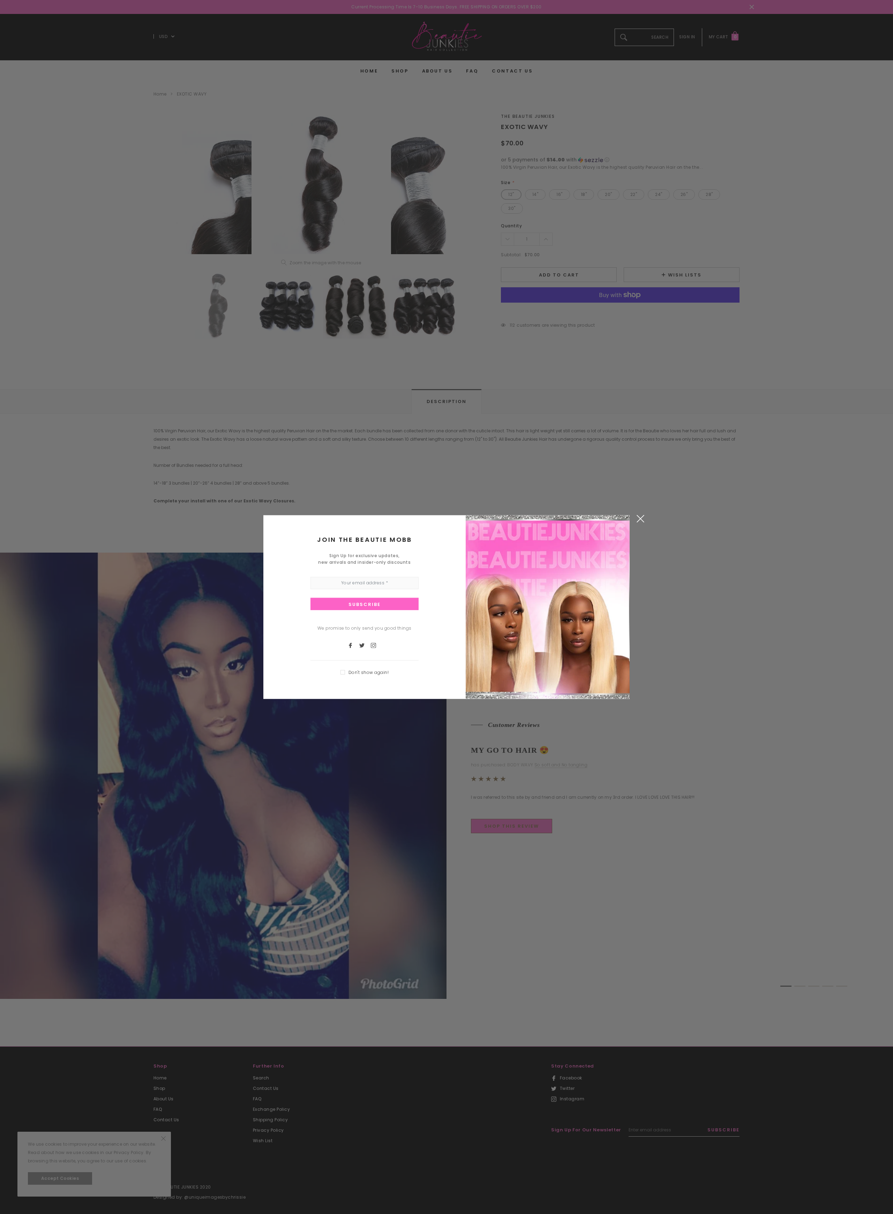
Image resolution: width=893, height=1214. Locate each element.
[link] (353, 645)
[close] (640, 518)
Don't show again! (368, 672)
